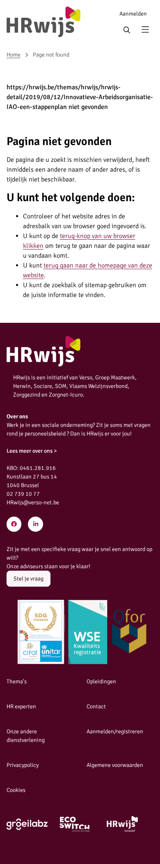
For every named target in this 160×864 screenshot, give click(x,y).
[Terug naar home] (43, 22)
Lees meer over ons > (32, 450)
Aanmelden (133, 13)
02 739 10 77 (23, 493)
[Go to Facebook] (14, 524)
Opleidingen (101, 681)
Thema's (17, 681)
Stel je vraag (28, 578)
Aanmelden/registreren (115, 731)
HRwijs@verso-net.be (33, 502)
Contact (96, 706)
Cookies (16, 790)
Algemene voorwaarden (115, 765)
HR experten (21, 706)
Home (14, 54)
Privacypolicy (23, 765)
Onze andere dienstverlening (26, 736)
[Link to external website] (27, 824)
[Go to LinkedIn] (35, 524)
